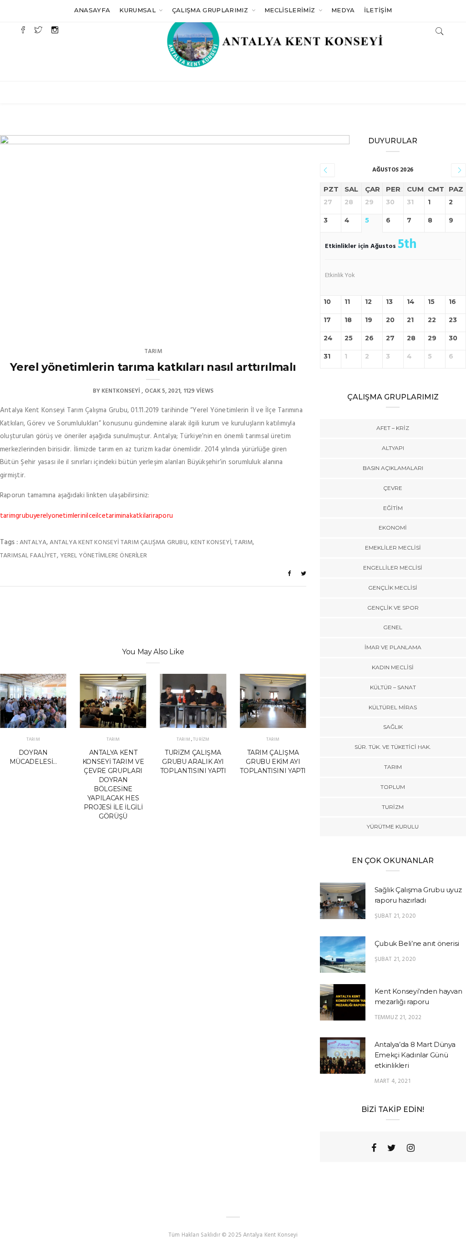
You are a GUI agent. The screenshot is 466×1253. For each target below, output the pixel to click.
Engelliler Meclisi (392, 567)
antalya (33, 542)
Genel (392, 627)
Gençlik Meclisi (392, 587)
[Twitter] (391, 1147)
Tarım (153, 351)
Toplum (392, 786)
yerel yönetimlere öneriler (103, 556)
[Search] (440, 31)
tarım (243, 542)
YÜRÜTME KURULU (393, 826)
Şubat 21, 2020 (395, 916)
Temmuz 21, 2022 (398, 1017)
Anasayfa (92, 10)
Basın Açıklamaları (393, 468)
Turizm (201, 739)
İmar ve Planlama (393, 647)
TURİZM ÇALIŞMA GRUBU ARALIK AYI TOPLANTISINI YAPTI (193, 761)
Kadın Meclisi (393, 667)
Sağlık (393, 726)
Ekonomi (393, 527)
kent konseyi (211, 542)
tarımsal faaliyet (28, 556)
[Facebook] (373, 1147)
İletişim (378, 10)
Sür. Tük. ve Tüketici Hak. (393, 746)
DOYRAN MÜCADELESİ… (33, 757)
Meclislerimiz (290, 10)
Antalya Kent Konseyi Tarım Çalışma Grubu (118, 542)
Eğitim (393, 508)
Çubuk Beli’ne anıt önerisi (417, 943)
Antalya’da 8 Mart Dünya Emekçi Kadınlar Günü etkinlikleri (415, 1055)
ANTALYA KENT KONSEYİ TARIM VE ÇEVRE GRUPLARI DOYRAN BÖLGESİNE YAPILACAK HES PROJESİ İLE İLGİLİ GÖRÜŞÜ (113, 784)
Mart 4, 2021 (392, 1081)
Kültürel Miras (393, 707)
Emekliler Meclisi (393, 547)
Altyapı (393, 448)
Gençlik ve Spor (393, 607)
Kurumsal (138, 10)
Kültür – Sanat (393, 687)
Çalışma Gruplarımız (211, 10)
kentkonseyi (120, 391)
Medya (343, 10)
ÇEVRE (392, 488)
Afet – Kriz (392, 427)
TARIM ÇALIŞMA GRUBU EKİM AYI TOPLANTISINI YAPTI (273, 761)
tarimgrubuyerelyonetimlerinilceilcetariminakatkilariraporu (86, 515)
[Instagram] (411, 1147)
